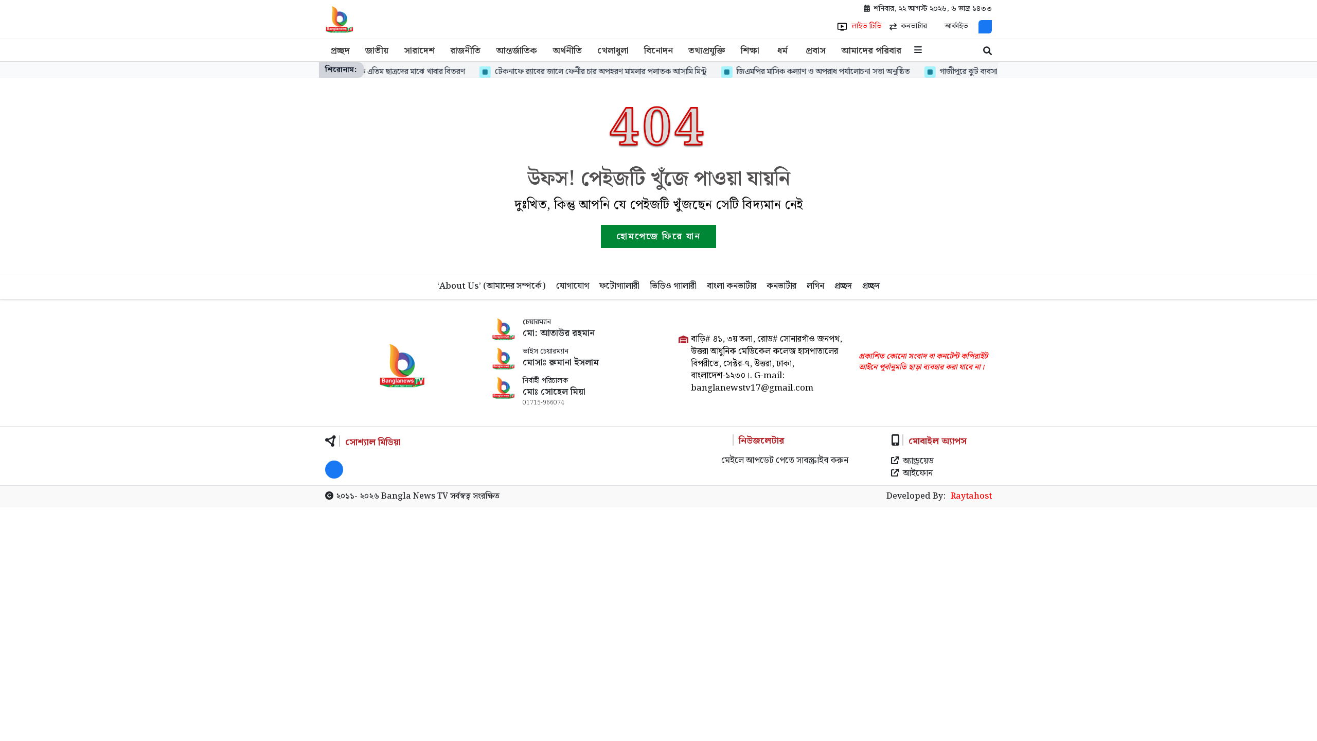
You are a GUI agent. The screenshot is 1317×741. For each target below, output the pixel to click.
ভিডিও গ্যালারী (673, 286)
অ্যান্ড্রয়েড (918, 461)
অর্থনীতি (567, 50)
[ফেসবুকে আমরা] (985, 26)
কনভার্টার (781, 286)
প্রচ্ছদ (340, 50)
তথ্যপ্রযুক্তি (706, 50)
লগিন (815, 286)
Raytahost (971, 496)
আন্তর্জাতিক (516, 50)
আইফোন (918, 474)
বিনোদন (658, 50)
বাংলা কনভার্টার (731, 286)
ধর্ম (782, 50)
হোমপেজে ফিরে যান (658, 236)
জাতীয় (376, 50)
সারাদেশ (419, 50)
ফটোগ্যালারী (619, 286)
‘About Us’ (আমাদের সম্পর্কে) (491, 286)
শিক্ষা (750, 50)
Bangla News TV (414, 496)
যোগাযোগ (572, 286)
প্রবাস (816, 50)
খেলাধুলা (613, 50)
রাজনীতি (465, 50)
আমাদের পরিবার (871, 50)
